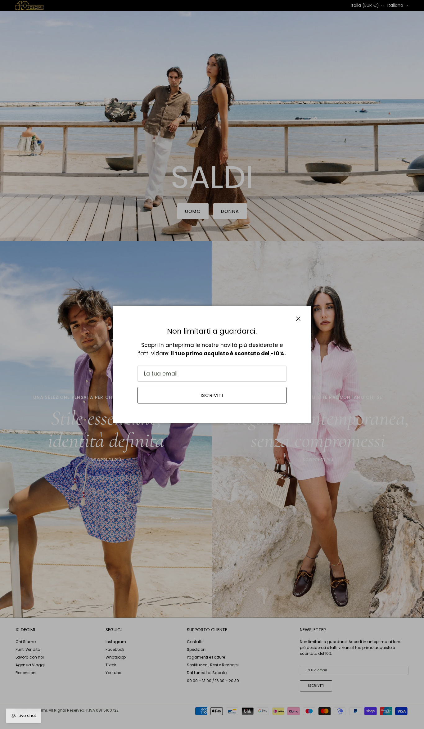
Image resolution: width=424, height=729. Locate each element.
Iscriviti (212, 395)
